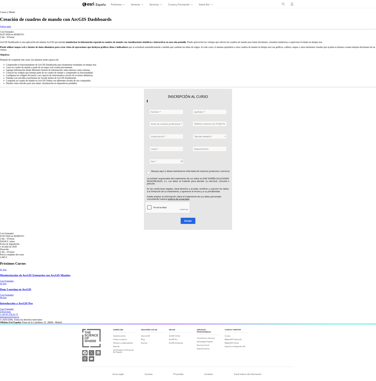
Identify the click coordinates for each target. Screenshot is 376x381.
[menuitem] (124, 336)
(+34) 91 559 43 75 (9, 314)
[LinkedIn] (98, 352)
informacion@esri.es (9, 317)
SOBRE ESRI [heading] (118, 330)
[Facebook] (85, 352)
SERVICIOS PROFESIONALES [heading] (204, 331)
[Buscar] (283, 4)
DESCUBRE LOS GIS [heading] (149, 330)
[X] (91, 352)
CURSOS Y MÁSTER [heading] (233, 330)
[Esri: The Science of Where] (91, 338)
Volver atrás (5, 26)
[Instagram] (85, 358)
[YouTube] (91, 358)
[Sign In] (292, 4)
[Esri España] (94, 4)
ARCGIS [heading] (172, 330)
